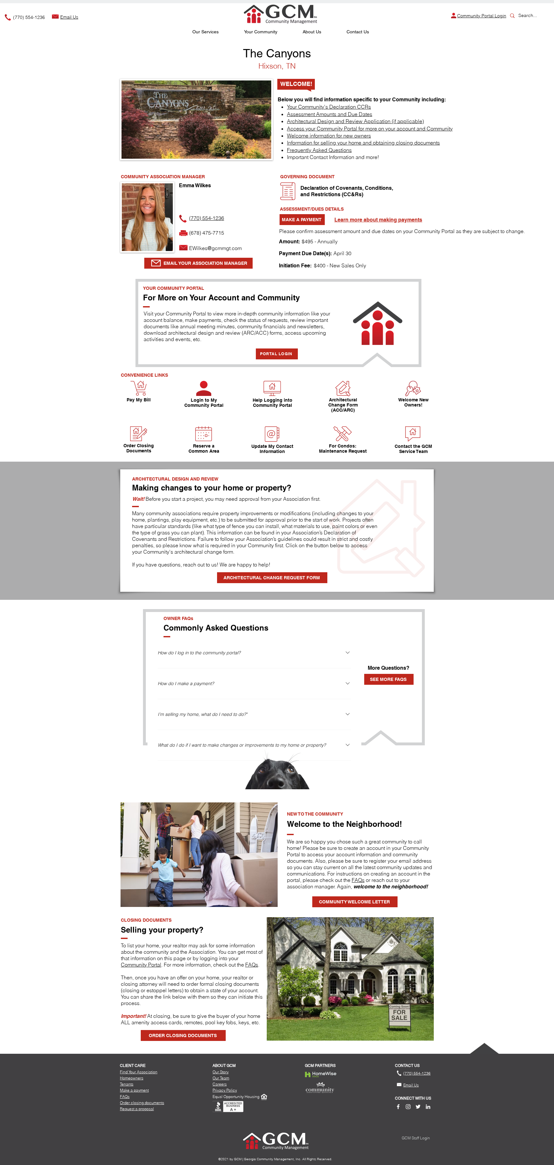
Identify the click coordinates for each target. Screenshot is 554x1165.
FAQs (358, 880)
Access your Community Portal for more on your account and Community (370, 128)
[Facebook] (398, 1106)
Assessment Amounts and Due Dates (329, 114)
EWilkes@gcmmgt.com (215, 248)
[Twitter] (418, 1106)
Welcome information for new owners (329, 135)
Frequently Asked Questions (319, 150)
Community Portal (141, 964)
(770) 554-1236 (29, 17)
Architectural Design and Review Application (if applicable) (355, 121)
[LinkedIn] (428, 1106)
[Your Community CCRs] (287, 191)
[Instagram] (408, 1106)
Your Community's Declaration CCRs (329, 107)
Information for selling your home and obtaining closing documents (363, 142)
